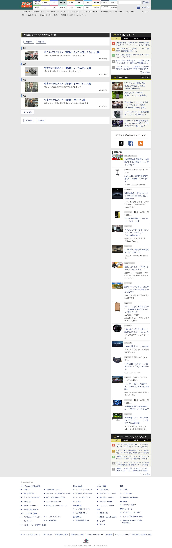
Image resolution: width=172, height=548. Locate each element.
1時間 (116, 38)
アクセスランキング (125, 35)
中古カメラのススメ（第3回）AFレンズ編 (64, 100)
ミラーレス (26, 11)
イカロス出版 (101, 486)
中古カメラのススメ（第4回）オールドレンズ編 (67, 83)
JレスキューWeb (105, 501)
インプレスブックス (53, 516)
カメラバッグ (75, 11)
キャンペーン (81, 15)
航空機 (63, 15)
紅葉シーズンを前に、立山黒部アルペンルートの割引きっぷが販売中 (136, 289)
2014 (41, 42)
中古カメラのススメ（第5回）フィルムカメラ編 (67, 68)
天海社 (125, 489)
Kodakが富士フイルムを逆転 (136, 346)
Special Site (122, 77)
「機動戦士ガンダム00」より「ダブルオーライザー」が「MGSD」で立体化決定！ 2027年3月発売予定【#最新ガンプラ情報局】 (133, 458)
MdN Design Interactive (108, 517)
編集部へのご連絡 (77, 535)
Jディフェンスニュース (107, 493)
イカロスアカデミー (106, 506)
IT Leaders (27, 501)
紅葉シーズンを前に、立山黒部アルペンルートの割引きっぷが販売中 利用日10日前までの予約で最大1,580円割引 (133, 69)
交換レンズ (38, 11)
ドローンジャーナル (31, 506)
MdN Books (103, 513)
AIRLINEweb (104, 489)
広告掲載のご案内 (61, 535)
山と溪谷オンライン (83, 509)
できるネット (28, 521)
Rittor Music (78, 486)
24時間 (125, 38)
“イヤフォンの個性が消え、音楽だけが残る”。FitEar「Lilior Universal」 (136, 86)
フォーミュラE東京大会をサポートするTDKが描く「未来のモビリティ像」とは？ (136, 123)
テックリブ (101, 521)
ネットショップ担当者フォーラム (58, 493)
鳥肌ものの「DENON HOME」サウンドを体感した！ (135, 95)
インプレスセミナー (53, 501)
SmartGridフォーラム (54, 489)
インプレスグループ (122, 535)
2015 (29, 42)
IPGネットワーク (126, 509)
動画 (71, 15)
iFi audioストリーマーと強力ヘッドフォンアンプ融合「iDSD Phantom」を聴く (136, 105)
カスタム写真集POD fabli (132, 516)
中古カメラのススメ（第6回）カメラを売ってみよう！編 (71, 52)
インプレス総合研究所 (32, 497)
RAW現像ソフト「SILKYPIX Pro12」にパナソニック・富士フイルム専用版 (136, 420)
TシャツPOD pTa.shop (132, 512)
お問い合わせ (47, 535)
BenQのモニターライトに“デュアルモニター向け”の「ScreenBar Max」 (136, 232)
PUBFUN (123, 501)
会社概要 (109, 535)
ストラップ (32, 15)
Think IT (26, 489)
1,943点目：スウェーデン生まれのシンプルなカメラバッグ (136, 366)
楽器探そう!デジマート (84, 493)
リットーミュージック (84, 489)
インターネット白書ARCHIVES (35, 525)
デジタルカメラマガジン (32, 517)
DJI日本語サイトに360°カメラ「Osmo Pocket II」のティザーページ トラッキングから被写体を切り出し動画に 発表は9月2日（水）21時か (133, 45)
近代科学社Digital (82, 520)
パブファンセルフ (129, 505)
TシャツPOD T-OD (83, 497)
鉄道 (55, 15)
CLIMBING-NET (81, 513)
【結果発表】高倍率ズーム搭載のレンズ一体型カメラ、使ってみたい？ (136, 162)
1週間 (136, 38)
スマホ (42, 15)
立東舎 (78, 501)
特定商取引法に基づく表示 (142, 535)
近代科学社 (77, 517)
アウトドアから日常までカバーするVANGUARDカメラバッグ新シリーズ (136, 309)
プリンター (130, 11)
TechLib (102, 524)
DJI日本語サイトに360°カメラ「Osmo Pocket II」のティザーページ (136, 196)
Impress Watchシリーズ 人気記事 (131, 437)
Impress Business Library (55, 497)
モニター (118, 11)
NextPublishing (52, 520)
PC (23, 15)
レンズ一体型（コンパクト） (56, 11)
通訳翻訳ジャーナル (106, 497)
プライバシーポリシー (95, 535)
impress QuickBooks (130, 497)
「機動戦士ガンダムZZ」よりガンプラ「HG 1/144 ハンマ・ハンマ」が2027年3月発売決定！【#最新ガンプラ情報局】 (132, 471)
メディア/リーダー (90, 11)
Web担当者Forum (30, 493)
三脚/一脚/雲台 (106, 11)
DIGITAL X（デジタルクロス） (57, 506)
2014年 (29, 112)
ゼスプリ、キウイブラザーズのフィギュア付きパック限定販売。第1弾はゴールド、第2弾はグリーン (133, 465)
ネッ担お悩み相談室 (31, 510)
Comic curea (127, 493)
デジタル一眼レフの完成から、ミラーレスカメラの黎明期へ (136, 386)
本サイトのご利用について (30, 535)
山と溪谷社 (77, 506)
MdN (98, 510)
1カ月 (146, 38)
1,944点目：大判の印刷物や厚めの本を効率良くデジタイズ (136, 178)
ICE (121, 486)
